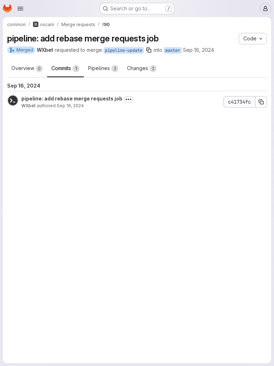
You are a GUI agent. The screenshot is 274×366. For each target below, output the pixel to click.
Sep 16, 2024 (198, 50)
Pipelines (102, 68)
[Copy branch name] (148, 50)
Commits (64, 68)
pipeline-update (123, 50)
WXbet (28, 105)
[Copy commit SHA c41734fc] (261, 102)
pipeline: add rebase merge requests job (71, 98)
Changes (140, 68)
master (172, 50)
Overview (26, 68)
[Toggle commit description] (128, 99)
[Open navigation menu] (20, 8)
